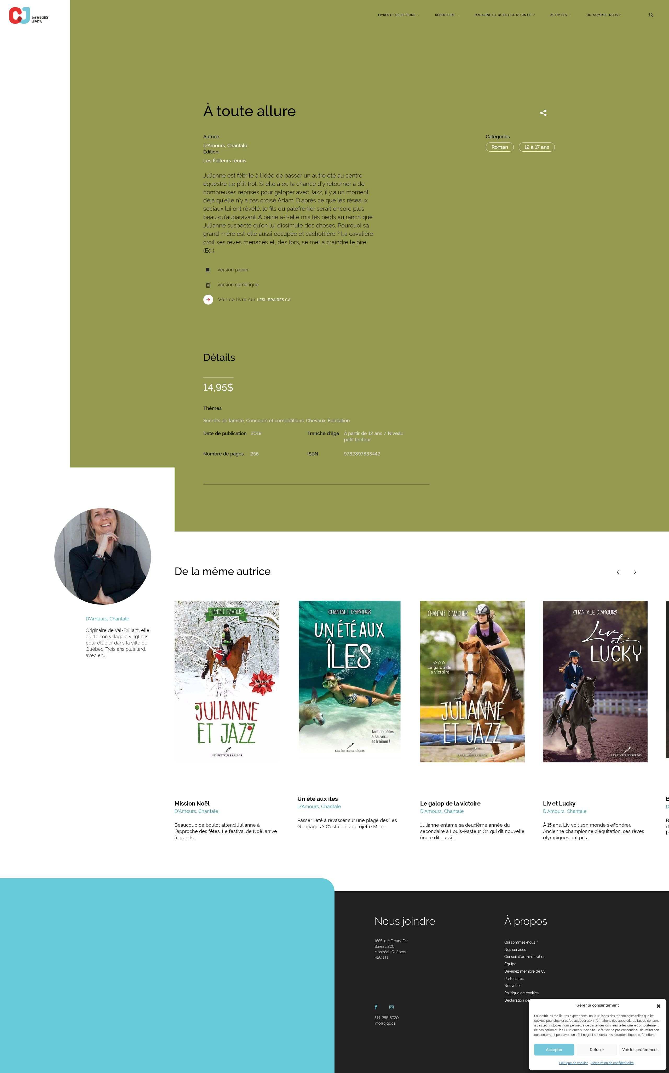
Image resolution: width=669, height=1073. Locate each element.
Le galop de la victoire (450, 803)
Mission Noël (192, 803)
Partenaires (514, 979)
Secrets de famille (223, 420)
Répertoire (445, 15)
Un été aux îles (317, 798)
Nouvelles (512, 986)
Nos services (515, 950)
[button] (658, 1005)
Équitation (339, 420)
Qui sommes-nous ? (604, 15)
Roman (500, 147)
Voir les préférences (640, 1049)
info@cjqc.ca (385, 1023)
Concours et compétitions (275, 420)
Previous (618, 571)
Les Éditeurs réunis (224, 160)
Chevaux (315, 420)
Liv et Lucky (559, 803)
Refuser (597, 1049)
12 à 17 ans (536, 147)
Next (635, 571)
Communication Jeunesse (28, 15)
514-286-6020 (386, 1018)
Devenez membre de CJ (525, 971)
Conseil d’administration (524, 957)
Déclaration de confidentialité (612, 1063)
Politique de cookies (573, 1063)
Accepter (554, 1049)
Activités (558, 15)
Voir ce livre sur (254, 299)
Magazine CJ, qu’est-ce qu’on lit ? (505, 15)
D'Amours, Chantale (225, 145)
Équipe (510, 964)
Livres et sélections (397, 15)
